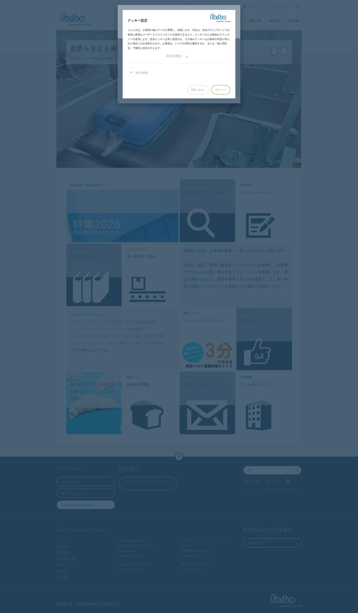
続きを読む (174, 56)
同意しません (198, 89)
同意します (220, 89)
